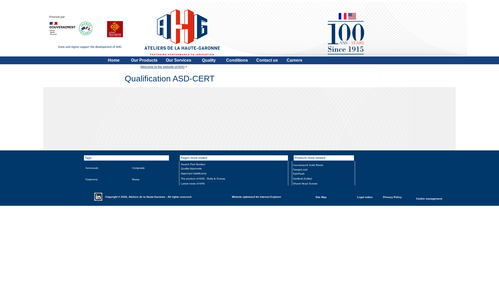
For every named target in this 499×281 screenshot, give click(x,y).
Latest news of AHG (193, 183)
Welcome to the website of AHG (162, 67)
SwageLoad (300, 169)
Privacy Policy (392, 196)
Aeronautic (92, 168)
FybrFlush (299, 173)
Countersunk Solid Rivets (308, 165)
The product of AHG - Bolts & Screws (203, 178)
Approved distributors (193, 173)
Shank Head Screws (305, 183)
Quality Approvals (191, 168)
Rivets (135, 179)
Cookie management (429, 198)
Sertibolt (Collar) (302, 178)
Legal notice (365, 196)
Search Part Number (193, 164)
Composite (138, 168)
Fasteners (91, 179)
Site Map (321, 196)
